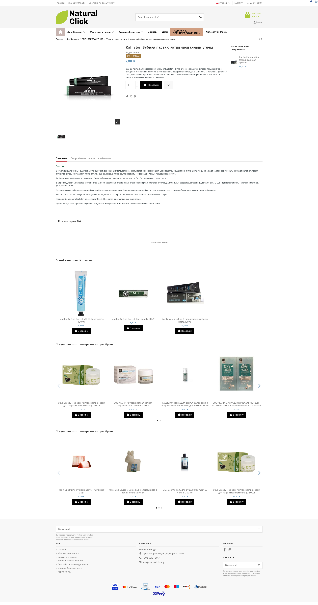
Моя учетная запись (68, 553)
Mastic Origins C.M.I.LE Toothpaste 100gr (133, 319)
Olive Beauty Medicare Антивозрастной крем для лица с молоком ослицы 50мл (81, 404)
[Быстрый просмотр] (83, 315)
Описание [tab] (61, 158)
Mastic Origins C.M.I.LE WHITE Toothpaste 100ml (81, 320)
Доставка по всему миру (101, 2)
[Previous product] (260, 39)
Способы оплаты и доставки (73, 564)
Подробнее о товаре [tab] (83, 158)
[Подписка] (258, 529)
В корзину (153, 85)
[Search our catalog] (200, 17)
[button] (186, 32)
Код (128, 52)
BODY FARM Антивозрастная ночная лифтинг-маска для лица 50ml (133, 404)
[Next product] (262, 39)
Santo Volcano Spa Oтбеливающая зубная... (249, 60)
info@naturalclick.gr (154, 562)
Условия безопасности (70, 568)
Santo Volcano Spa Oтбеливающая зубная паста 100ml (185, 320)
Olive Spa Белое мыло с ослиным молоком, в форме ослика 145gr (133, 491)
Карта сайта (64, 572)
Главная (60, 2)
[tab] (104, 159)
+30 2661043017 (77, 2)
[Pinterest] (135, 96)
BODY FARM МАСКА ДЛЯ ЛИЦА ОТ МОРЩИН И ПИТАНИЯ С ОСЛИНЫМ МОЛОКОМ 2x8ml (236, 404)
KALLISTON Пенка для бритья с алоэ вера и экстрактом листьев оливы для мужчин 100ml (185, 404)
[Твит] (131, 96)
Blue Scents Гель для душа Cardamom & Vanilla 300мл (185, 491)
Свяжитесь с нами (67, 557)
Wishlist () (256, 2)
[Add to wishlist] (168, 85)
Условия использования (70, 560)
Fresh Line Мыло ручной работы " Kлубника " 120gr (81, 491)
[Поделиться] (127, 96)
